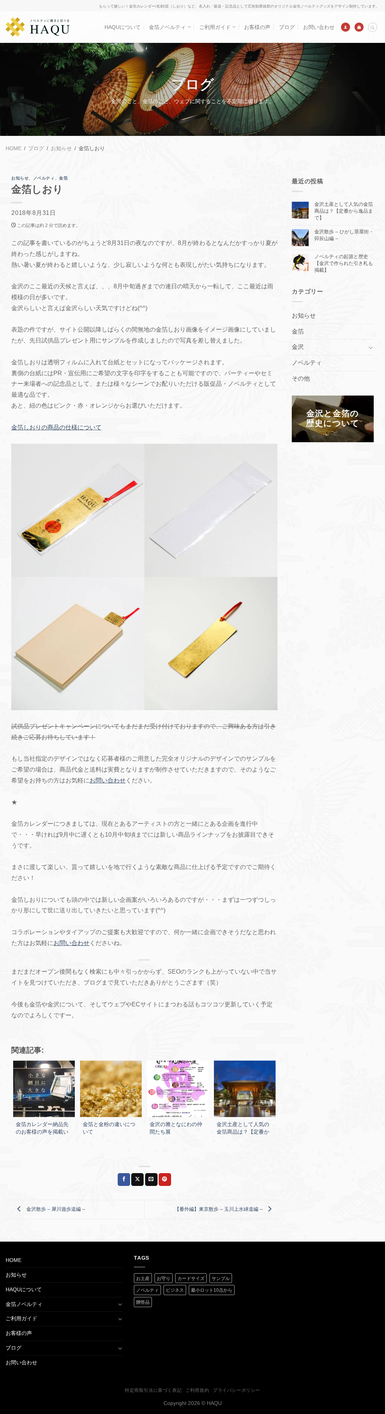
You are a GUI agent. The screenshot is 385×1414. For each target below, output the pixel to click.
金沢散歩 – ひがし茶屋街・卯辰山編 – (344, 235)
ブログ (287, 27)
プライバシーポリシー (236, 1390)
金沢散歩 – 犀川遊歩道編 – (55, 1209)
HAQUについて (123, 27)
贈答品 (143, 1302)
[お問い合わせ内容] (359, 27)
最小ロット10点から (211, 1290)
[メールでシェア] (151, 1179)
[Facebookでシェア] (124, 1179)
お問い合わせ (319, 27)
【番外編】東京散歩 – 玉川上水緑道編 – (219, 1209)
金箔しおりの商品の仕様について (56, 427)
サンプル (221, 1278)
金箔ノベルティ (167, 27)
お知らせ (20, 178)
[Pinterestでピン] (165, 1179)
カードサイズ (191, 1278)
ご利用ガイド (215, 27)
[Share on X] (137, 1179)
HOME (13, 1260)
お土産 (143, 1278)
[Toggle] (371, 347)
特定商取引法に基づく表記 (153, 1390)
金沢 (298, 347)
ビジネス (175, 1290)
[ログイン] (345, 27)
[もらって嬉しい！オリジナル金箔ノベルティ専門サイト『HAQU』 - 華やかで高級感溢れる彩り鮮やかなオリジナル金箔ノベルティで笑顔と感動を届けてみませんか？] (38, 27)
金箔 (63, 178)
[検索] (372, 27)
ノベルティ (44, 178)
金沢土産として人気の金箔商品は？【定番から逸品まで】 (343, 211)
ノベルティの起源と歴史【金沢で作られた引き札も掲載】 (343, 263)
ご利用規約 (197, 1390)
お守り (163, 1278)
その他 (301, 378)
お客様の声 (257, 27)
